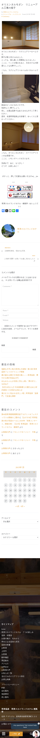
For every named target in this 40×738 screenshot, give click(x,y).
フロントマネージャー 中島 (24, 432)
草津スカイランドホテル (10, 12)
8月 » (23, 506)
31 (25, 501)
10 (25, 485)
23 (20, 495)
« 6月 (17, 506)
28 (10, 501)
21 (10, 495)
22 (15, 495)
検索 (3, 345)
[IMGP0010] (20, 102)
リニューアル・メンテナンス (12, 14)
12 (34, 485)
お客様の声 (5, 432)
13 (6, 490)
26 (34, 495)
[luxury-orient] (20, 49)
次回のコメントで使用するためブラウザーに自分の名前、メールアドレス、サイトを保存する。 (19, 329)
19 (34, 490)
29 (15, 501)
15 (15, 490)
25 (29, 495)
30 (20, 501)
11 (29, 485)
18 (29, 490)
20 (6, 495)
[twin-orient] (20, 150)
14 (10, 490)
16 (20, 490)
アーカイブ (5, 518)
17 (25, 490)
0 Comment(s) (5, 16)
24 (25, 495)
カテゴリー (5, 534)
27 (6, 501)
